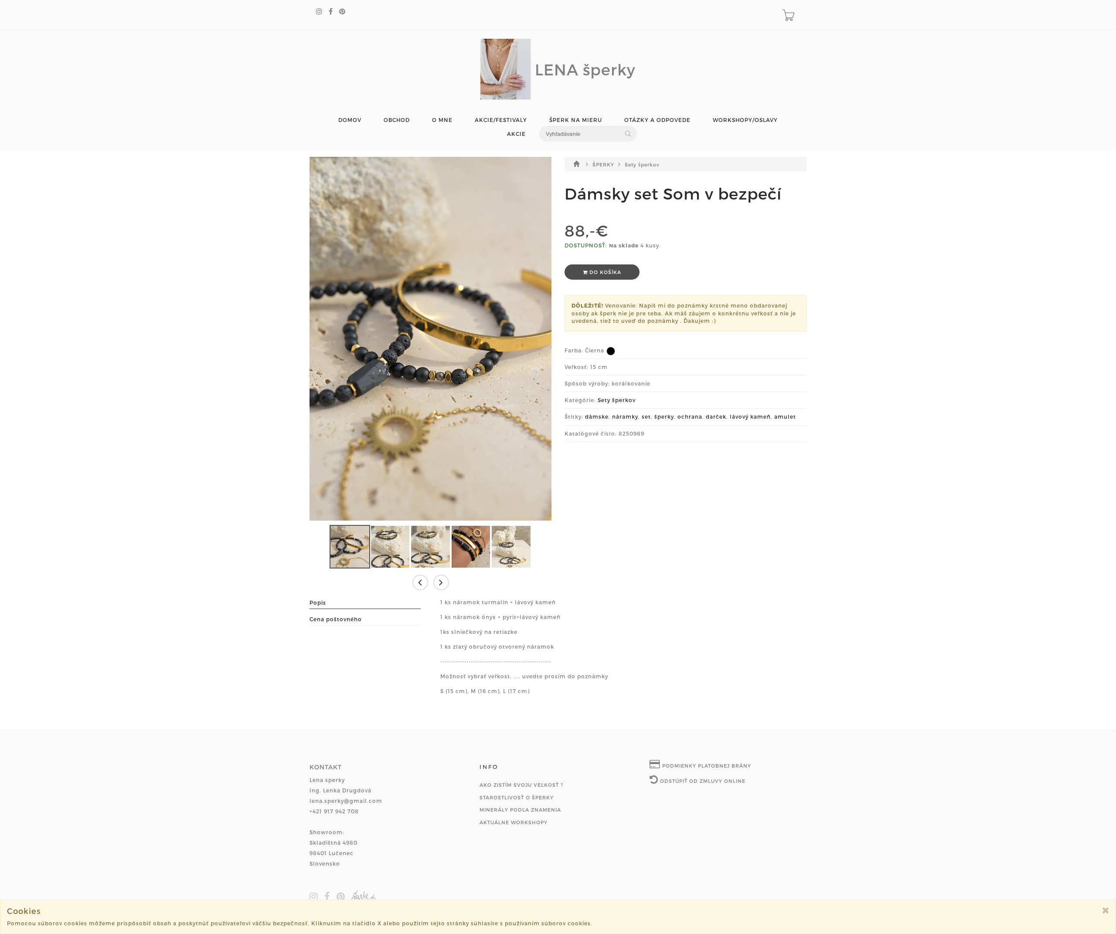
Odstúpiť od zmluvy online (701, 781)
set (646, 416)
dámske (597, 416)
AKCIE (516, 134)
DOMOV (349, 120)
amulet (785, 416)
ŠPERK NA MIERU (575, 120)
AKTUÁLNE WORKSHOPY (514, 822)
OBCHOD (397, 120)
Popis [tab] (318, 602)
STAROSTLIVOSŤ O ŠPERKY (517, 797)
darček (716, 416)
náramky (625, 416)
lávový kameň (750, 416)
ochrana (689, 416)
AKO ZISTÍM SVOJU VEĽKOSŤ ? (521, 785)
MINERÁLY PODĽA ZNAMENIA (520, 809)
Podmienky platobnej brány (705, 765)
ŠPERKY (604, 164)
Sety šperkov (642, 164)
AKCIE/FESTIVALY (501, 120)
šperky (664, 416)
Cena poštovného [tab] (336, 619)
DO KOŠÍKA (604, 272)
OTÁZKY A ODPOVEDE (657, 120)
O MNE (442, 120)
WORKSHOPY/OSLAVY (745, 120)
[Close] (1105, 910)
